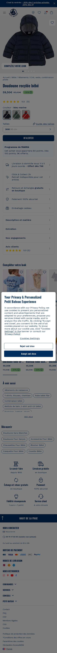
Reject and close (27, 346)
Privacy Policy (12, 334)
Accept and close (28, 353)
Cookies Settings (30, 338)
